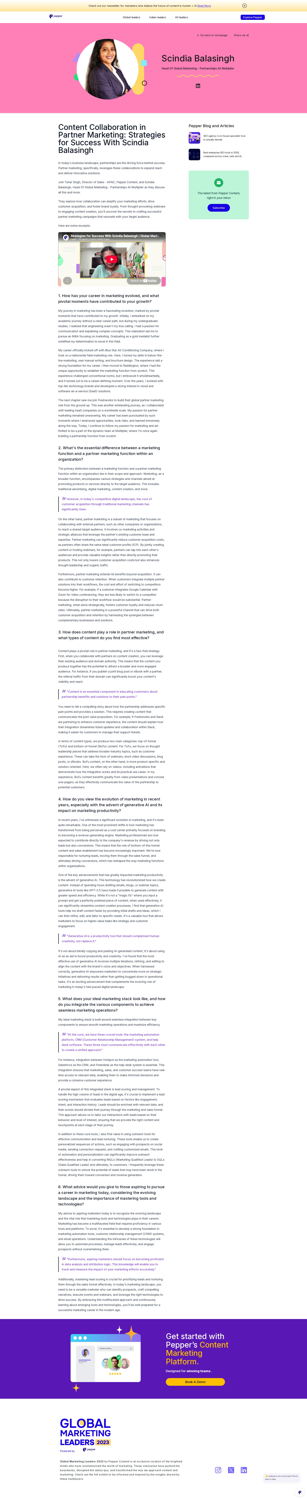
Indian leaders (157, 17)
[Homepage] (56, 17)
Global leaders (131, 17)
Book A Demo (195, 1382)
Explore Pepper (252, 17)
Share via (239, 35)
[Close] (244, 5)
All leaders (181, 17)
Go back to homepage (213, 35)
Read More (204, 5)
